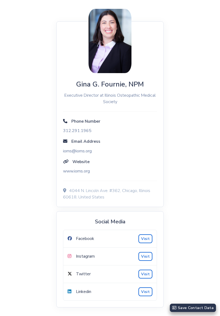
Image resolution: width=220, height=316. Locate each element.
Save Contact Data (195, 307)
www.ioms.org (76, 171)
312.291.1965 (77, 131)
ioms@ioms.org (77, 151)
